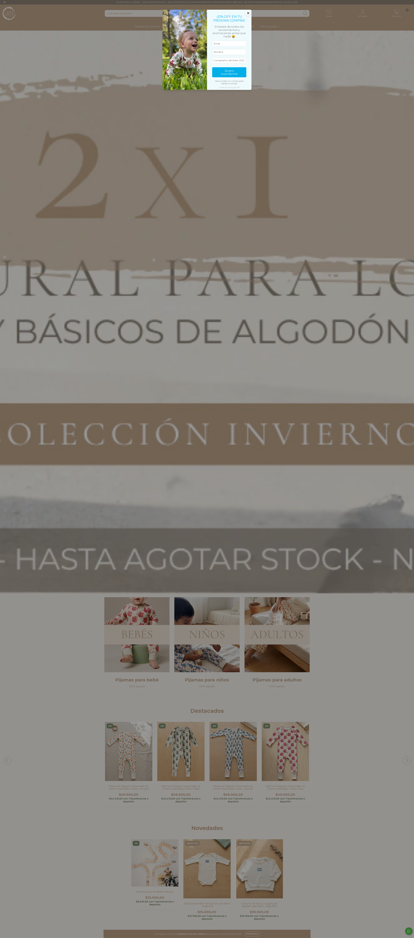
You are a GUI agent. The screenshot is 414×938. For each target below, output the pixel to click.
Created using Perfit (229, 87)
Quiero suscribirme (229, 72)
